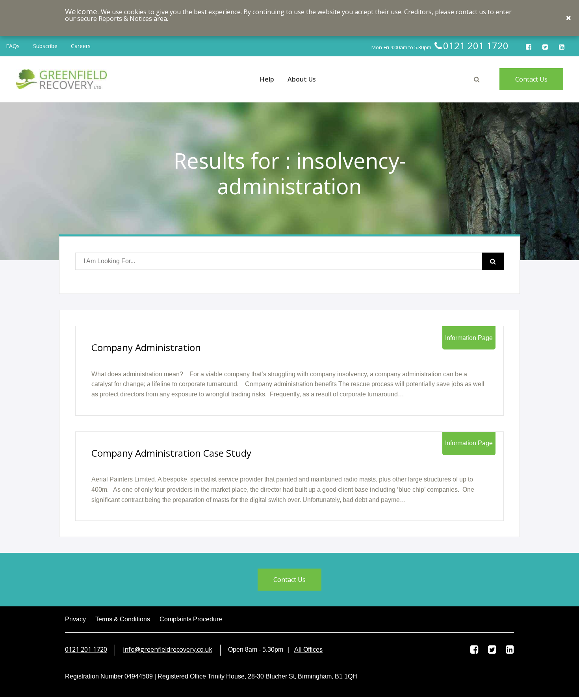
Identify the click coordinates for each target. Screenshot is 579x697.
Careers (81, 46)
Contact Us (531, 79)
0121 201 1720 (86, 649)
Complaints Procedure (191, 619)
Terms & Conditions (122, 619)
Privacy (75, 619)
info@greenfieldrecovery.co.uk (167, 649)
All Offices (308, 649)
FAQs (13, 46)
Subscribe (45, 46)
